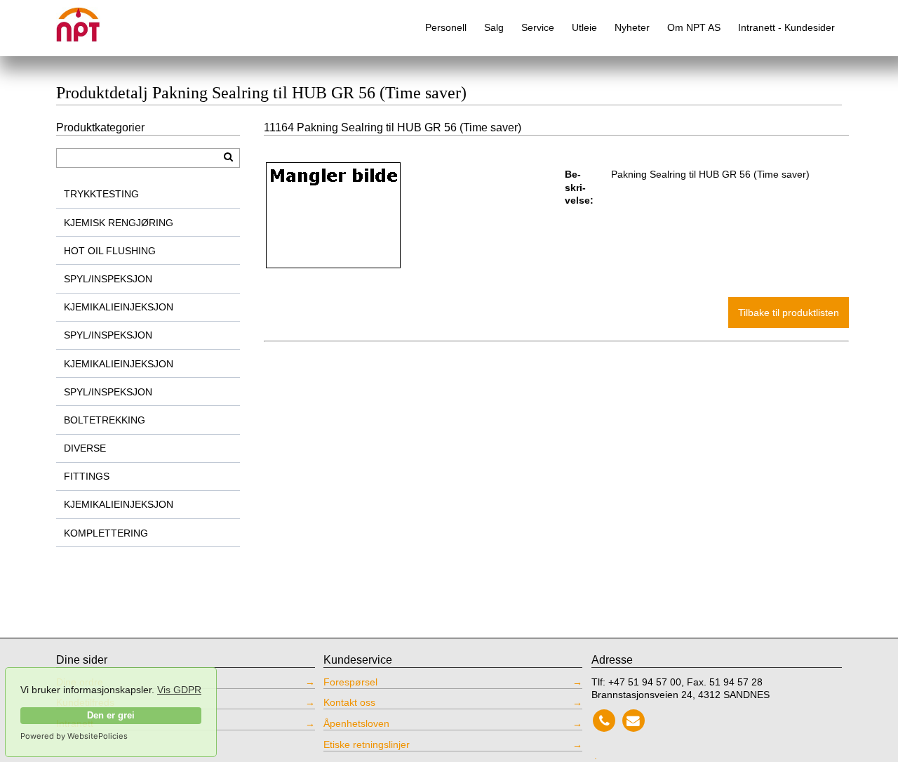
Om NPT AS (694, 27)
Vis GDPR (179, 689)
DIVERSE (85, 448)
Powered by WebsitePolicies (74, 736)
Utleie (584, 27)
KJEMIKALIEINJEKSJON (118, 307)
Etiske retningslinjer (366, 744)
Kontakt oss (349, 702)
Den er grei (111, 716)
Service (537, 27)
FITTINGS (86, 476)
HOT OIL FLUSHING (110, 250)
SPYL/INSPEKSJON (108, 278)
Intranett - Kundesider (786, 27)
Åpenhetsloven (356, 723)
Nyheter (632, 27)
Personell (446, 27)
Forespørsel (350, 682)
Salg (494, 27)
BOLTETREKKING (104, 420)
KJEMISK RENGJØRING (118, 222)
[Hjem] (87, 19)
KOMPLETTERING (106, 533)
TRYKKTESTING (101, 193)
